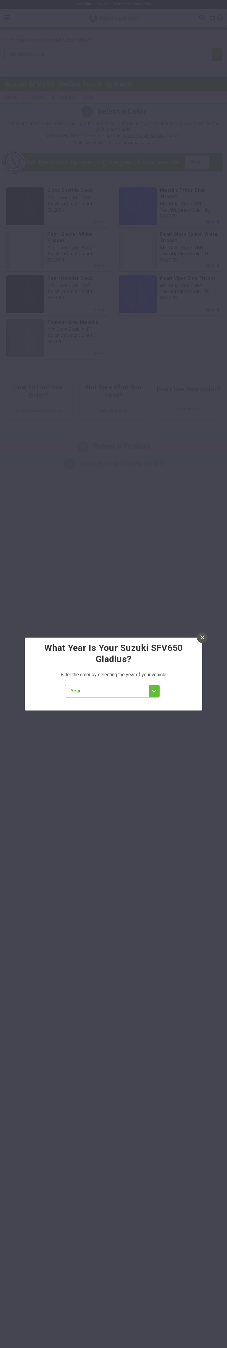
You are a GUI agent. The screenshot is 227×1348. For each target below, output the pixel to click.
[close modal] (202, 637)
